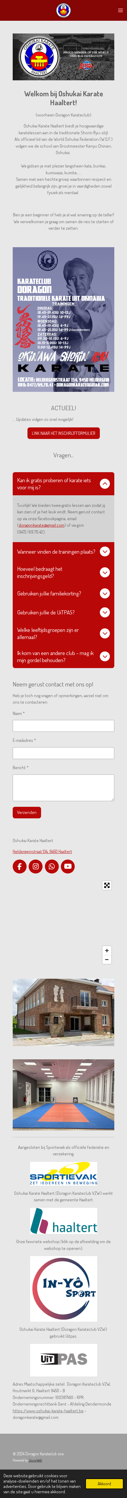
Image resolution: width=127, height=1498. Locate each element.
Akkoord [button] (104, 1483)
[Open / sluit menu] (120, 10)
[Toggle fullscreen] (106, 885)
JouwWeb (35, 1460)
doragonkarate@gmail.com (41, 525)
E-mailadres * (24, 740)
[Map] (63, 922)
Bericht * (21, 767)
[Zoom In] (106, 950)
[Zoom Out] (106, 959)
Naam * (19, 713)
